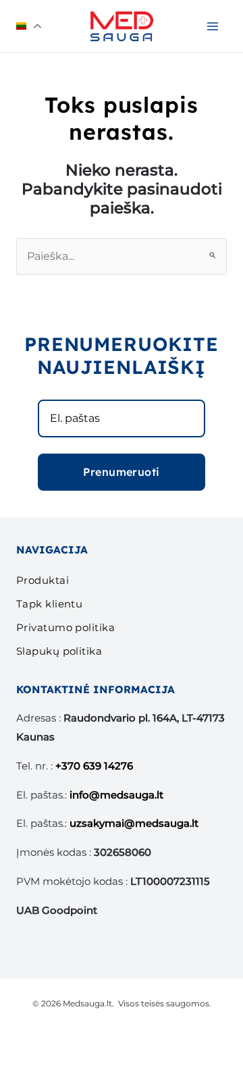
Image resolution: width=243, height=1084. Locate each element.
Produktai (42, 580)
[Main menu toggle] (212, 26)
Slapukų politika (59, 651)
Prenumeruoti (121, 472)
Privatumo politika (65, 627)
